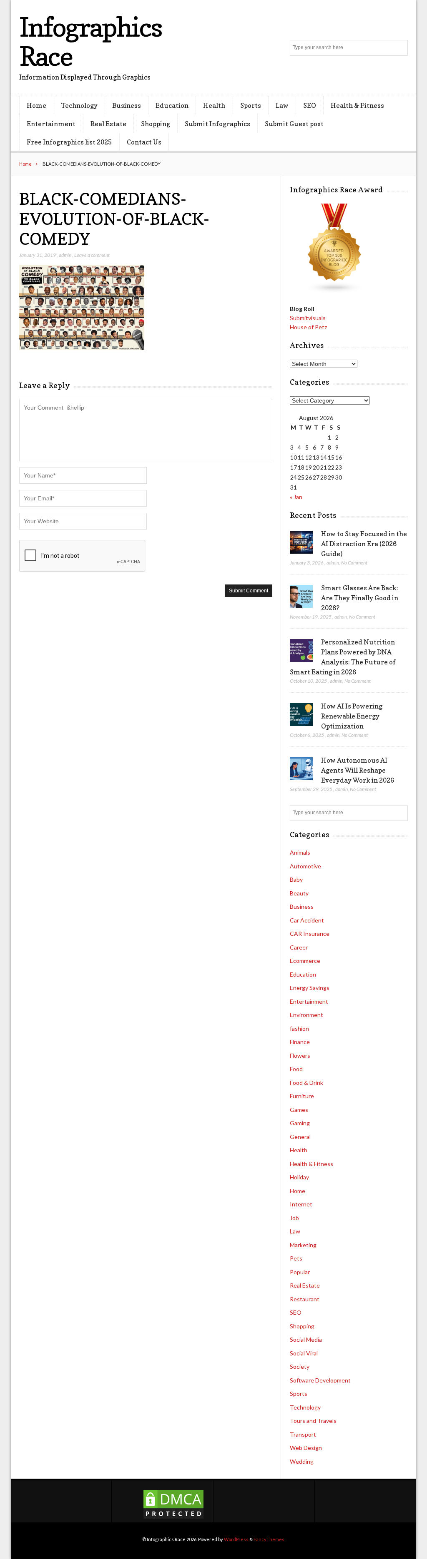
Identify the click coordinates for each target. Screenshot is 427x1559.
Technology (79, 105)
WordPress (236, 1539)
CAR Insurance (309, 933)
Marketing (303, 1244)
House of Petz (308, 327)
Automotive (305, 866)
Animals (300, 852)
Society (299, 1366)
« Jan (296, 496)
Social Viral (304, 1353)
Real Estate (108, 123)
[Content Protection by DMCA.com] (173, 1517)
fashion (299, 1028)
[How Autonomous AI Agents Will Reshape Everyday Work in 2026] (301, 769)
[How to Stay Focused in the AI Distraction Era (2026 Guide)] (301, 542)
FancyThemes (269, 1539)
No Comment (354, 562)
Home (36, 105)
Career (299, 947)
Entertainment (51, 123)
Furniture (302, 1095)
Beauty (299, 893)
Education (172, 105)
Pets (296, 1258)
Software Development (320, 1380)
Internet (301, 1204)
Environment (306, 1014)
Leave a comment (92, 255)
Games (299, 1109)
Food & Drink (306, 1082)
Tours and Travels (313, 1420)
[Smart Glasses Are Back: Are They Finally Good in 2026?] (301, 596)
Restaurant (304, 1299)
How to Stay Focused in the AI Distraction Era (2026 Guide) (364, 544)
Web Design (306, 1447)
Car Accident (307, 920)
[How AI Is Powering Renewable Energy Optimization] (301, 715)
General (300, 1136)
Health (214, 105)
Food (296, 1068)
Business (126, 105)
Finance (300, 1041)
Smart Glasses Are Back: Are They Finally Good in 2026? (359, 598)
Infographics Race (90, 41)
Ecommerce (305, 960)
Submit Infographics (217, 123)
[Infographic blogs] (335, 291)
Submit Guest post (294, 123)
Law (282, 105)
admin (65, 255)
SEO (309, 105)
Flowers (300, 1055)
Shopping (155, 123)
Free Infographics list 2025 (69, 142)
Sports (250, 105)
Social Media (306, 1339)
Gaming (300, 1122)
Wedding (302, 1461)
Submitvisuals (308, 317)
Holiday (299, 1177)
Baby (296, 879)
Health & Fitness (357, 105)
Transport (303, 1434)
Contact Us (144, 142)
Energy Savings (309, 987)
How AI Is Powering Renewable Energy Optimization (351, 716)
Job (294, 1217)
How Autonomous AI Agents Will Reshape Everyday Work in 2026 (357, 770)
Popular (300, 1272)
